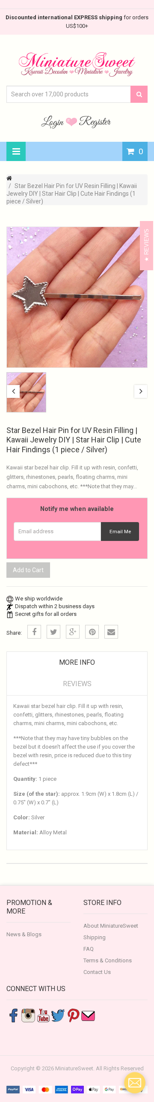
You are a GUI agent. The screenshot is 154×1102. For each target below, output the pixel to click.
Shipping (94, 937)
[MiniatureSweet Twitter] (58, 1015)
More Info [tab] (77, 662)
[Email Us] (88, 1015)
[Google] (73, 632)
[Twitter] (53, 632)
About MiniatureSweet (110, 926)
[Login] (53, 121)
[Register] (95, 121)
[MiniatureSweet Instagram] (28, 1015)
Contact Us (97, 972)
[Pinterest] (92, 632)
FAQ (88, 949)
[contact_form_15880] (134, 1082)
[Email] (111, 632)
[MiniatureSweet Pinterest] (73, 1015)
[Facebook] (34, 632)
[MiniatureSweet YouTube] (43, 1015)
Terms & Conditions (107, 960)
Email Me (120, 532)
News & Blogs (23, 934)
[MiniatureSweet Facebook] (13, 1015)
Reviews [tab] (77, 684)
